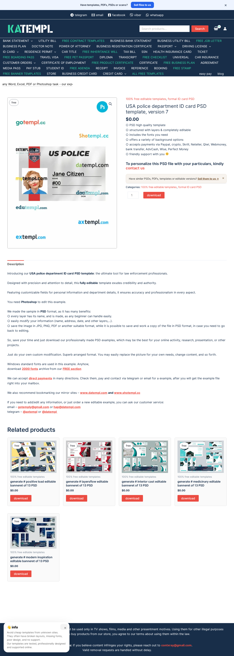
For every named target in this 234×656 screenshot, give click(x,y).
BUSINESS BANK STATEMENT (131, 41)
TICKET (202, 52)
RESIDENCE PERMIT (38, 52)
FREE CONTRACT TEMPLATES (83, 41)
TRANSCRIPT (128, 57)
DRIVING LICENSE (194, 46)
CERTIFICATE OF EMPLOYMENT (63, 63)
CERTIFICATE (148, 63)
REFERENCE (139, 68)
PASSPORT (165, 46)
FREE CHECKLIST (155, 57)
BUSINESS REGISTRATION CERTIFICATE (124, 46)
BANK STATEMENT (16, 41)
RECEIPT (102, 68)
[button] (110, 104)
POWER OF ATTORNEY (75, 46)
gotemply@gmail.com (33, 407)
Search (200, 29)
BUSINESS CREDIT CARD (79, 73)
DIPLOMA (106, 57)
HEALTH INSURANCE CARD (172, 52)
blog (221, 73)
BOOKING (160, 68)
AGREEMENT (209, 63)
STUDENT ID (55, 68)
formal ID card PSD (181, 99)
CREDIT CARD (113, 73)
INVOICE (119, 68)
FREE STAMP (182, 68)
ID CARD (9, 52)
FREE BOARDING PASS (18, 57)
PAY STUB (33, 68)
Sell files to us (142, 4)
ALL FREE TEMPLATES (148, 73)
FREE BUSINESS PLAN (179, 63)
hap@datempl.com (67, 407)
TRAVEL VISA (49, 57)
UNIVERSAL (181, 57)
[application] (31, 40)
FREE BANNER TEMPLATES (22, 73)
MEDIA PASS (11, 68)
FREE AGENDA (80, 68)
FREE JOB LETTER (209, 41)
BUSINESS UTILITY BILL (173, 41)
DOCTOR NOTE (42, 46)
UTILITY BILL (47, 41)
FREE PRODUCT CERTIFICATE (112, 63)
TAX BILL (129, 52)
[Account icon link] (225, 28)
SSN (144, 52)
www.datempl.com (93, 393)
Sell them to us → (208, 178)
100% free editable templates (146, 99)
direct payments (40, 378)
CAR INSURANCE (207, 57)
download (154, 195)
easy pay (205, 73)
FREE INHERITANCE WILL (100, 52)
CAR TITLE (69, 52)
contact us (135, 168)
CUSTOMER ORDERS (17, 63)
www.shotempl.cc (127, 393)
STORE (51, 73)
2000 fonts (30, 369)
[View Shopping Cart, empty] (216, 28)
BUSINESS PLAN (14, 46)
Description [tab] (15, 264)
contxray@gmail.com (176, 645)
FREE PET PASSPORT (79, 57)
